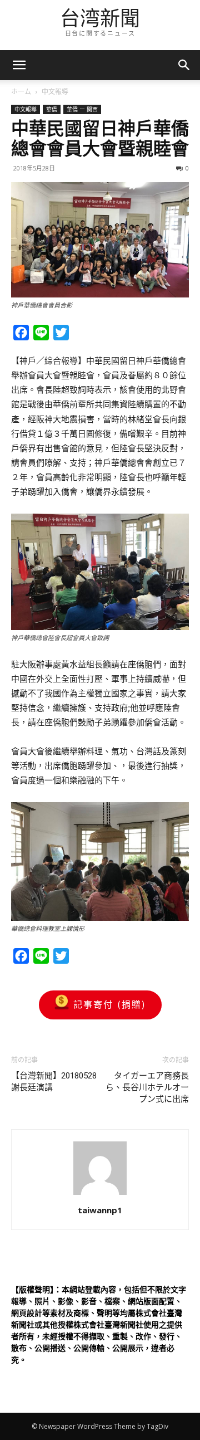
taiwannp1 (100, 1210)
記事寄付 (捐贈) (109, 1004)
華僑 (51, 109)
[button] (184, 65)
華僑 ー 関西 (82, 109)
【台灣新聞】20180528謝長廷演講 (54, 1081)
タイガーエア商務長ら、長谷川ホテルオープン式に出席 (147, 1087)
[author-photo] (100, 1194)
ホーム (21, 91)
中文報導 (55, 91)
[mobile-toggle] (19, 65)
